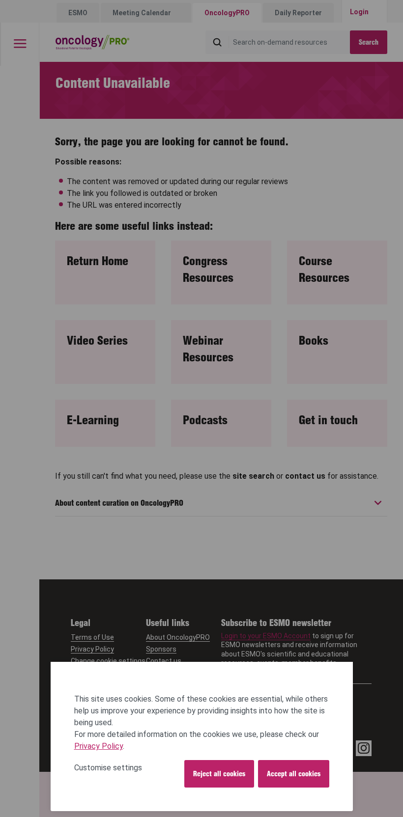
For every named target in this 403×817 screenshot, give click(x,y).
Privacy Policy (98, 746)
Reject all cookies (219, 773)
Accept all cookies (293, 773)
